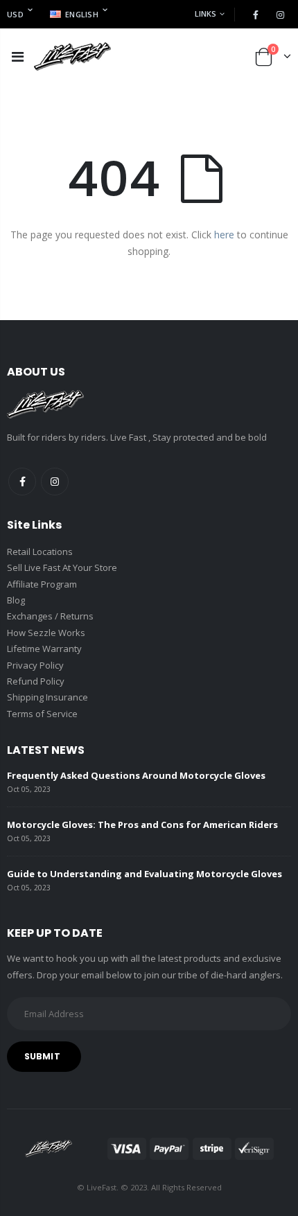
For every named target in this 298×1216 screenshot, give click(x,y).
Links (205, 13)
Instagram (55, 481)
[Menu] (18, 56)
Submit (42, 1056)
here (224, 234)
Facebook (22, 481)
